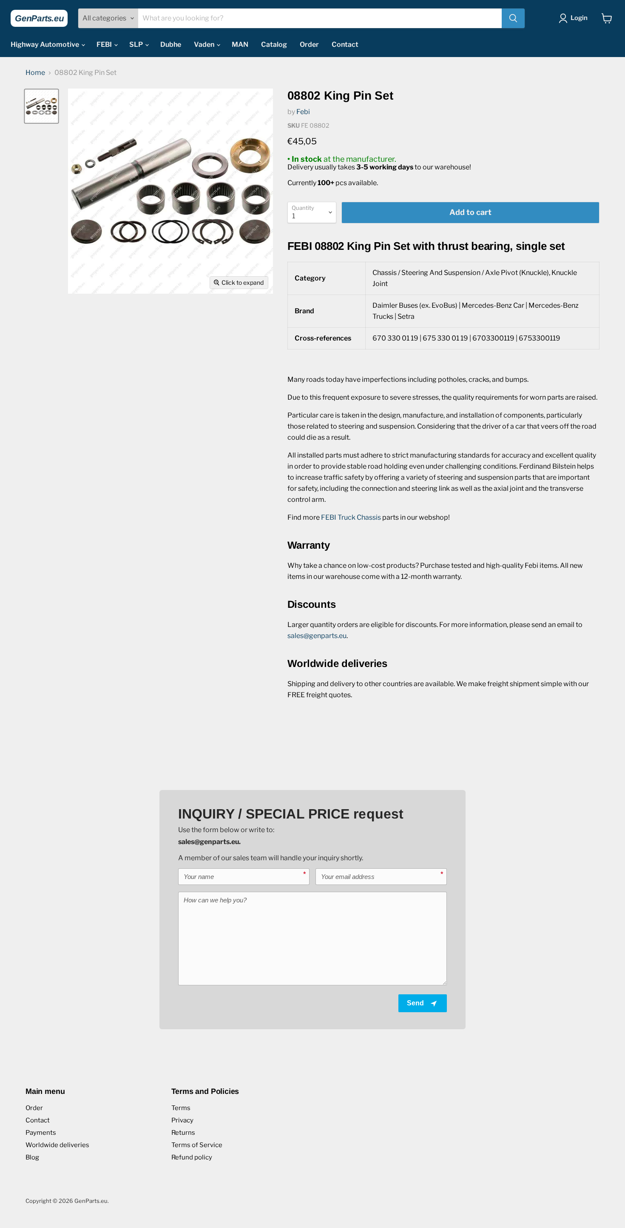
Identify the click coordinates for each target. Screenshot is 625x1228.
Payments (41, 1132)
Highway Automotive (45, 44)
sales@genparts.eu (317, 636)
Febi (303, 112)
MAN (240, 44)
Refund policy (191, 1157)
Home (35, 73)
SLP (136, 44)
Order (309, 44)
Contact (345, 44)
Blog (32, 1157)
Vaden (205, 44)
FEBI (105, 44)
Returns (183, 1132)
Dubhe (170, 44)
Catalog (274, 44)
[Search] (513, 18)
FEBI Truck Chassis (351, 517)
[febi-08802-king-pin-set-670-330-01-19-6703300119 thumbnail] (41, 106)
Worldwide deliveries (57, 1145)
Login (579, 18)
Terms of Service (196, 1145)
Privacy (182, 1120)
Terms (180, 1108)
